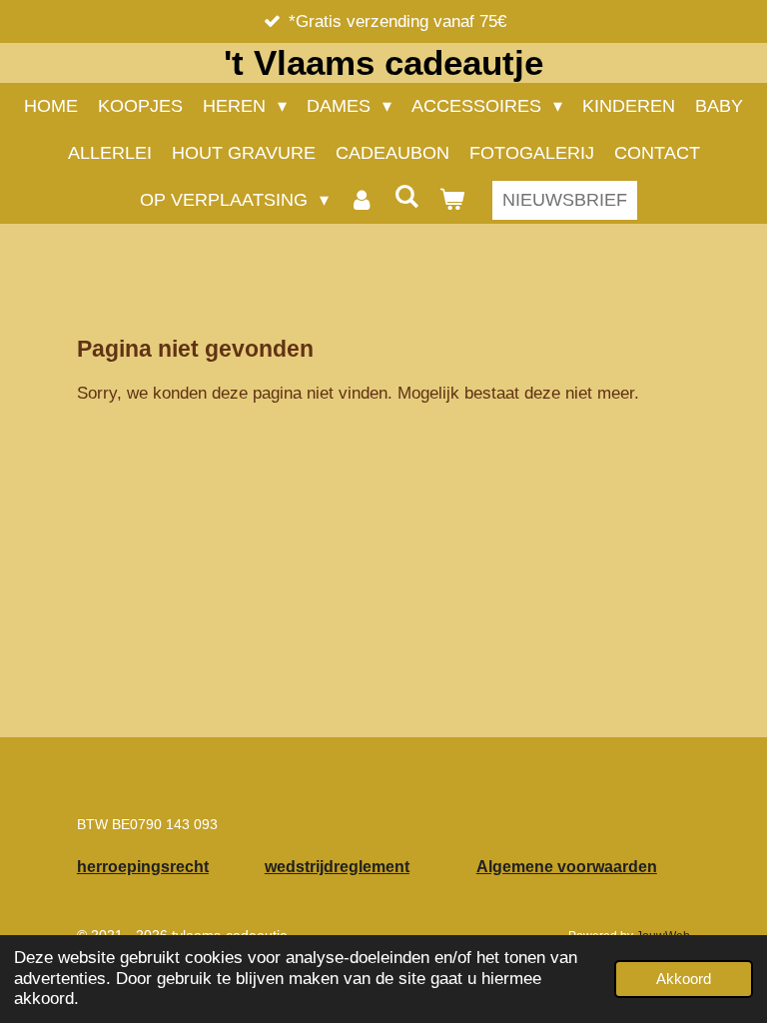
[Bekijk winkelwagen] (451, 200)
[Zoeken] (406, 197)
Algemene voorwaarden (566, 866)
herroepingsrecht (143, 866)
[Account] (361, 200)
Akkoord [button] (683, 978)
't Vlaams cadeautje (383, 62)
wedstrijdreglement (337, 866)
